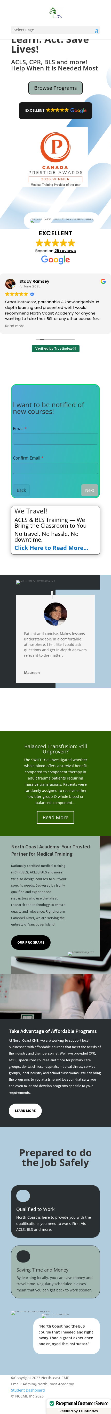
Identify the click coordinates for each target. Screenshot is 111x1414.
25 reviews (65, 250)
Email (20, 428)
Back (21, 490)
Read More (55, 817)
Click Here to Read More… (52, 547)
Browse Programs (55, 87)
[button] (55, 110)
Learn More (25, 1110)
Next (89, 490)
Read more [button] (15, 326)
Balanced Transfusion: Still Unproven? (55, 749)
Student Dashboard (28, 1390)
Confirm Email (28, 458)
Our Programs (30, 942)
